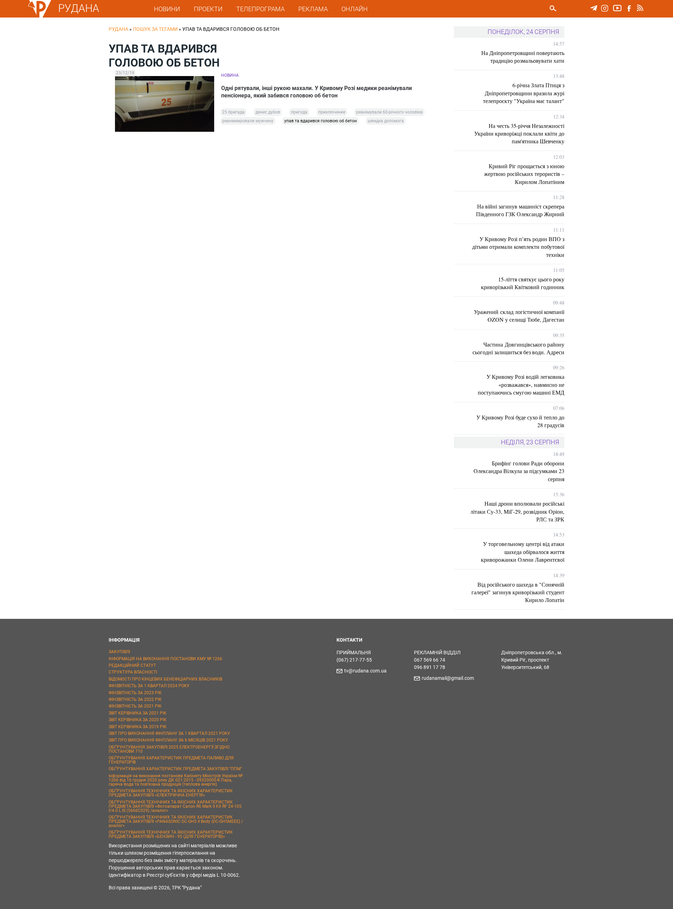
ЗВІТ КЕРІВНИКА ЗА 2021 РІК (137, 713)
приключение (331, 112)
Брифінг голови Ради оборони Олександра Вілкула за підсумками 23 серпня (519, 471)
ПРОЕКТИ (208, 9)
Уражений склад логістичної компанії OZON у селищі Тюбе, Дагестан (519, 315)
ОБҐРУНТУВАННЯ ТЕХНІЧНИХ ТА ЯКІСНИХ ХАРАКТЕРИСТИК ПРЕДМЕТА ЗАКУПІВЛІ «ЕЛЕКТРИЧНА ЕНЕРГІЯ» (171, 793)
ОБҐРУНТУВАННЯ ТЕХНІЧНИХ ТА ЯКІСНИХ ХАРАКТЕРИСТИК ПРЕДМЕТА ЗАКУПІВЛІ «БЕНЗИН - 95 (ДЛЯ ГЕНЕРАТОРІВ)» (171, 834)
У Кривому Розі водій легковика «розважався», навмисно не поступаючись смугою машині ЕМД (521, 384)
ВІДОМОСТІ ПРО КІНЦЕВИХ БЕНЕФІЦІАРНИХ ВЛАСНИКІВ (165, 679)
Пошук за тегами (155, 29)
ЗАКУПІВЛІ (119, 651)
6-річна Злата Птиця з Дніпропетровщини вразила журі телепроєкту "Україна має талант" (523, 92)
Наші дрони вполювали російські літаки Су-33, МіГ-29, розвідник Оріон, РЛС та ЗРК (517, 511)
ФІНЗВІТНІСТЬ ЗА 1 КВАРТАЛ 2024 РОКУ (149, 685)
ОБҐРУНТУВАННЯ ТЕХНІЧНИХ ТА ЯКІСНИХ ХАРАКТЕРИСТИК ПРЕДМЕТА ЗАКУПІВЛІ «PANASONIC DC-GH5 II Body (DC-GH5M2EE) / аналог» (176, 821)
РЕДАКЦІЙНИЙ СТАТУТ (132, 665)
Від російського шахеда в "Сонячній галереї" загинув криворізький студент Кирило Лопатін (517, 592)
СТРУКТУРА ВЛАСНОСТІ (133, 672)
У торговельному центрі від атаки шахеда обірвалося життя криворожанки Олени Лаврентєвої (522, 551)
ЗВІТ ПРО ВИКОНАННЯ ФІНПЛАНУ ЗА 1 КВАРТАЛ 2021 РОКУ (169, 733)
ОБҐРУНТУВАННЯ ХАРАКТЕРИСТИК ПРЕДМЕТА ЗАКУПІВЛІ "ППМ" (175, 768)
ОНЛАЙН (354, 9)
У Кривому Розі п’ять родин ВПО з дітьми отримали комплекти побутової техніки (518, 246)
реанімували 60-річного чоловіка (389, 112)
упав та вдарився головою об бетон (320, 120)
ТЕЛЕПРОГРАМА (260, 9)
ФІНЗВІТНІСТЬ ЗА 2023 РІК (135, 692)
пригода (299, 112)
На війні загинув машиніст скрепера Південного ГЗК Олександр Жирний (520, 210)
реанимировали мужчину (247, 120)
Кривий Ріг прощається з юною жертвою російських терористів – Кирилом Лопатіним (524, 173)
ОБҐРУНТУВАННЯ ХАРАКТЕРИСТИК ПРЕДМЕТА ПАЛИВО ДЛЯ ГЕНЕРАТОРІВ (171, 760)
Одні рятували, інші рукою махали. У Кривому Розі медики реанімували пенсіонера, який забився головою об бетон (316, 92)
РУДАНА (78, 8)
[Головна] (39, 16)
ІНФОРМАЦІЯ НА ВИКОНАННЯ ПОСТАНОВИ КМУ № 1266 (165, 658)
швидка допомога (386, 120)
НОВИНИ (167, 9)
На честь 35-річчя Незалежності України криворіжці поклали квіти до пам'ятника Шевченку (519, 133)
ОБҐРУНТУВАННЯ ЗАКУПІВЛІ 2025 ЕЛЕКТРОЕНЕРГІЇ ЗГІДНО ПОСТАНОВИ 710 (169, 749)
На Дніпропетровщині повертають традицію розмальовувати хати (522, 56)
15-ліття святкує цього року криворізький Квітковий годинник (522, 283)
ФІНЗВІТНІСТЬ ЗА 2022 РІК (135, 699)
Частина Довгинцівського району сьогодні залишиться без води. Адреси (518, 348)
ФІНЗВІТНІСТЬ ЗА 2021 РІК (135, 706)
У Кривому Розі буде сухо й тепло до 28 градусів (520, 421)
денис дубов (268, 112)
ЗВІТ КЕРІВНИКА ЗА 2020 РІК (137, 719)
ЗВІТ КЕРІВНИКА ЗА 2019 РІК (137, 726)
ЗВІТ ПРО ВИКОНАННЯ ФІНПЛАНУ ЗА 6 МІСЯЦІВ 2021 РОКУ (168, 740)
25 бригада (233, 112)
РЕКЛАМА (313, 9)
